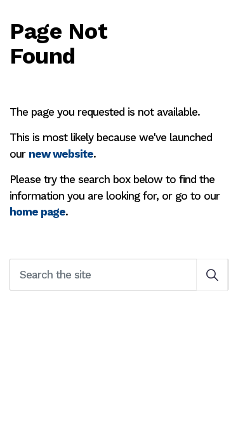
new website (61, 153)
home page (37, 211)
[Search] (212, 275)
